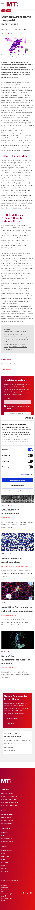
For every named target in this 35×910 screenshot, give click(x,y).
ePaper (3, 900)
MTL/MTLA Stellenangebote (9, 799)
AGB (2, 896)
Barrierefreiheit (5, 894)
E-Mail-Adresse (8, 399)
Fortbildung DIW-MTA (7, 841)
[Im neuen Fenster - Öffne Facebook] (23, 892)
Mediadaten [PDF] (6, 898)
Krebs (3, 10)
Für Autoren (4, 872)
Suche (3, 865)
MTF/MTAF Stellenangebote (9, 796)
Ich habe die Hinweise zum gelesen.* (18, 407)
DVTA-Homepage (6, 823)
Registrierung (5, 856)
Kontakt (3, 853)
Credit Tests (4, 832)
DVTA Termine (5, 838)
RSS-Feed (4, 869)
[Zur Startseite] (12, 4)
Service (3, 846)
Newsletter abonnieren (17, 413)
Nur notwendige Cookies (17, 491)
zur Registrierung (12, 719)
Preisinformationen (6, 850)
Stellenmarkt (8, 748)
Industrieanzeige (9, 750)
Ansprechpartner (6, 817)
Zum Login (10, 723)
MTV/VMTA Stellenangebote (9, 805)
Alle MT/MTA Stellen (7, 793)
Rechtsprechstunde (7, 814)
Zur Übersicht (7, 369)
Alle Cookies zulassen (17, 480)
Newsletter (4, 888)
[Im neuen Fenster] (27, 892)
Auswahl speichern (17, 485)
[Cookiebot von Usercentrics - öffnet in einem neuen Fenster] (25, 418)
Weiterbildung (5, 828)
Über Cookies (5, 892)
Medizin (9, 10)
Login (3, 859)
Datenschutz (26, 406)
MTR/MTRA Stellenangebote (9, 802)
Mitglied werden (6, 820)
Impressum (4, 885)
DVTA (3, 810)
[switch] (28, 455)
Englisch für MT (6, 835)
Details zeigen (24, 474)
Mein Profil (4, 862)
